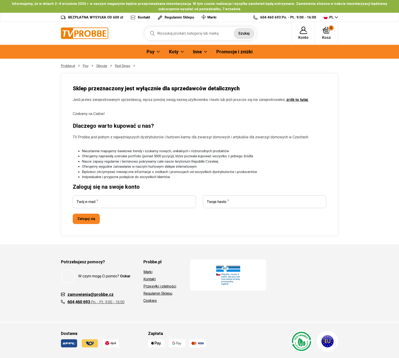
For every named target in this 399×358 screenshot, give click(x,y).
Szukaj (244, 33)
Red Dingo (122, 66)
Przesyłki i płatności (159, 286)
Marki (147, 272)
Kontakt (149, 279)
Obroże (101, 66)
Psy (85, 66)
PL (331, 17)
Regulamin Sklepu (157, 293)
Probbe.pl (68, 66)
